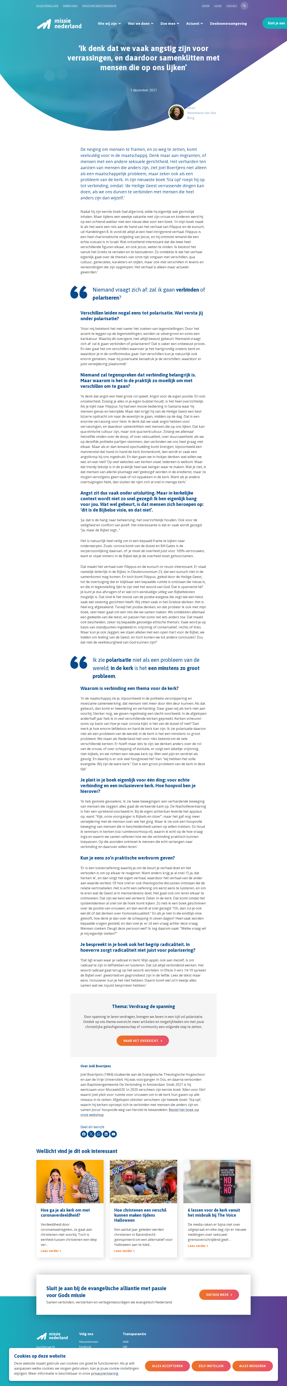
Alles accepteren (167, 1366)
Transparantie (134, 1334)
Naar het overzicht (141, 1040)
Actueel (192, 23)
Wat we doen (139, 23)
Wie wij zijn (107, 23)
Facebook (85, 1347)
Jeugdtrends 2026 (47, 5)
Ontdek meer (217, 1294)
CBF (125, 1347)
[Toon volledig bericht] (70, 1209)
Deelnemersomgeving (228, 23)
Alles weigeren (252, 1366)
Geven (205, 5)
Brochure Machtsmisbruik (99, 5)
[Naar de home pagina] (59, 24)
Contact (231, 5)
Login (217, 5)
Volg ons (86, 1334)
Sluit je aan (276, 23)
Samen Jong (70, 5)
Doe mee (168, 23)
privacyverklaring (104, 1373)
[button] (244, 6)
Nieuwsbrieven (88, 1342)
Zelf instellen (211, 1366)
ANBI (126, 1342)
